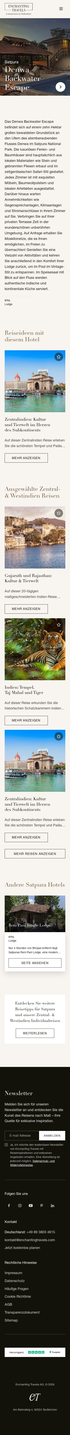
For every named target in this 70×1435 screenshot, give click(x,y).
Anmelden (52, 1135)
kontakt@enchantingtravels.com (30, 1240)
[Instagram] (20, 1205)
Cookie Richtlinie (18, 1296)
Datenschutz (15, 1281)
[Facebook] (9, 1205)
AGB (8, 1304)
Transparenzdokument (22, 1312)
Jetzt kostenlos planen (22, 1247)
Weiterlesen (35, 1033)
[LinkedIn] (52, 1205)
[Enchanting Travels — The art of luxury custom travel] (19, 9)
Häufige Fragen (17, 1288)
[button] (58, 357)
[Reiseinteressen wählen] (41, 1205)
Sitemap (11, 1320)
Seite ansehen (35, 963)
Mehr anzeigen (26, 458)
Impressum (13, 1273)
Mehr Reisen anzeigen (35, 854)
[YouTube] (30, 1205)
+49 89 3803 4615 (41, 1232)
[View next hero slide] (60, 87)
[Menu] (61, 9)
